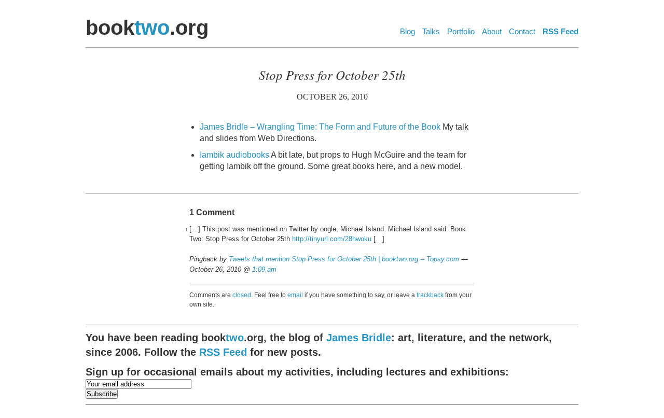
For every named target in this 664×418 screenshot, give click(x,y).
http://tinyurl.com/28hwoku (331, 239)
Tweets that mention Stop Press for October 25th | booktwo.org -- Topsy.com (344, 259)
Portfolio (461, 31)
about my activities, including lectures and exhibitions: (297, 372)
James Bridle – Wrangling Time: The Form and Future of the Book (320, 126)
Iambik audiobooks (234, 154)
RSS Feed (560, 31)
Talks (431, 31)
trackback (430, 295)
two (152, 27)
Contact (522, 31)
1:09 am (264, 269)
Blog (407, 31)
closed (241, 295)
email (295, 295)
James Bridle (358, 337)
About (492, 31)
